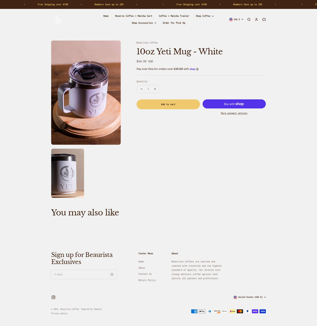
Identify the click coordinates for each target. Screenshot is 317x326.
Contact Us (145, 273)
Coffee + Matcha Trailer (174, 16)
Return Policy (147, 280)
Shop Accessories (142, 22)
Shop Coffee (203, 16)
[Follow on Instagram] (53, 297)
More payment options (234, 113)
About (142, 267)
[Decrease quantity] (141, 89)
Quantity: (142, 81)
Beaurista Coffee (147, 42)
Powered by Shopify (91, 309)
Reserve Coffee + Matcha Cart (133, 16)
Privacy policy (59, 313)
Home (106, 16)
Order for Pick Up (174, 22)
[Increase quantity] (155, 89)
